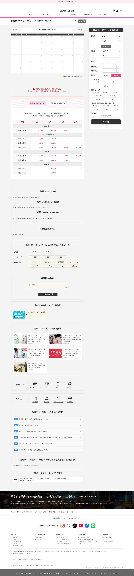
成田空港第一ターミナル (27, 478)
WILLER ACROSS (49, 565)
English (14, 559)
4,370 (66, 130)
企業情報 (15, 551)
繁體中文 (25, 559)
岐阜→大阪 (22, 173)
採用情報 (22, 551)
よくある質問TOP (106, 537)
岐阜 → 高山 (46, 208)
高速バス (32, 14)
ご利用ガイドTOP (84, 537)
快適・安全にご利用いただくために (88, 542)
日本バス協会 (17, 465)
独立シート (35, 262)
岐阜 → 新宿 (17, 208)
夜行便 (48, 251)
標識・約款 (38, 551)
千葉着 (21, 234)
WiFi (61, 266)
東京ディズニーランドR (27, 480)
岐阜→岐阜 (22, 156)
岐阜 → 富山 (17, 197)
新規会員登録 (38, 537)
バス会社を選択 (106, 115)
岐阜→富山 (22, 139)
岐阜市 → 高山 (47, 218)
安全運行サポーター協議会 (30, 465)
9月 (79, 29)
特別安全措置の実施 (18, 545)
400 (67, 156)
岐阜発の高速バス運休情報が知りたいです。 (34, 419)
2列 (35, 257)
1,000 (41, 160)
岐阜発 (15, 234)
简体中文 (33, 559)
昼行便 (35, 251)
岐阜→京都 (22, 168)
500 (42, 147)
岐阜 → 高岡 (26, 208)
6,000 (54, 173)
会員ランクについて (62, 541)
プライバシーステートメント (51, 551)
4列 (61, 257)
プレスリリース (17, 539)
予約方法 (19, 399)
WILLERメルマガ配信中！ (64, 543)
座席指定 (61, 262)
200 (42, 139)
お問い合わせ (90, 551)
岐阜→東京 (22, 130)
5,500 (54, 168)
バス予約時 (105, 539)
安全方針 (15, 543)
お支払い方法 (21, 384)
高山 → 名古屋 (37, 218)
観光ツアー (74, 14)
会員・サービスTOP (62, 537)
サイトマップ (81, 551)
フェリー (60, 14)
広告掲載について (101, 551)
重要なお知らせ (17, 537)
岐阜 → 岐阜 (35, 197)
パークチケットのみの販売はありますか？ (33, 431)
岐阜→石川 (22, 143)
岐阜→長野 (22, 147)
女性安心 (35, 266)
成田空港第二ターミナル (44, 478)
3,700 (41, 130)
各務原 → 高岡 (26, 218)
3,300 (54, 130)
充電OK (74, 266)
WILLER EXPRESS (27, 565)
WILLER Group (16, 565)
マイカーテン (74, 262)
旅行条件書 (30, 551)
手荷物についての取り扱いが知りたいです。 (34, 450)
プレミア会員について (63, 539)
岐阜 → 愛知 (26, 197)
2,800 (41, 143)
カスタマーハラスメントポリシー (21, 553)
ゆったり (48, 262)
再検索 (107, 122)
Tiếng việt (40, 559)
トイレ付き (48, 266)
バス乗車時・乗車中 (107, 541)
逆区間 (83, 21)
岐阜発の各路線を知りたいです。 (30, 425)
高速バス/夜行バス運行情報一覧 (67, 1)
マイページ (38, 539)
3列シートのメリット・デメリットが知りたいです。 (36, 443)
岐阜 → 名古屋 (35, 208)
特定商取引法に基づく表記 (68, 551)
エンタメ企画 (102, 14)
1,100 (66, 160)
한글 (20, 559)
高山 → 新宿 (17, 218)
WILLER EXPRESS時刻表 (86, 539)
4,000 (66, 147)
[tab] (37, 103)
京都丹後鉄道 (88, 14)
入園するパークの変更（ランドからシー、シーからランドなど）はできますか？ (45, 437)
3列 (48, 257)
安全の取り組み (17, 541)
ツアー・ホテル (46, 14)
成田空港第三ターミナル (61, 478)
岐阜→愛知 (22, 160)
